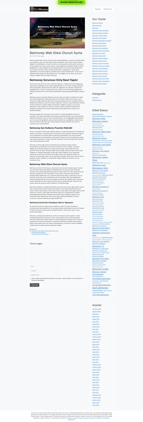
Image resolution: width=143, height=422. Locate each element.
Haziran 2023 (96, 369)
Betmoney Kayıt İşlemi (97, 199)
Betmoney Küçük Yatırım (99, 61)
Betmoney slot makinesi (96, 239)
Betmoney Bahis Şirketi (99, 46)
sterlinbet (98, 418)
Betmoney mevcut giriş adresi (98, 210)
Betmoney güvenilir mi (100, 187)
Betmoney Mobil (97, 212)
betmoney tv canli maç (100, 248)
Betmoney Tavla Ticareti (99, 76)
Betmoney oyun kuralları (107, 222)
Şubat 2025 (95, 319)
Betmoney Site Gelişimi (99, 43)
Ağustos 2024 (96, 334)
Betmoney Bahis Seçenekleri (97, 129)
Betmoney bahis (97, 127)
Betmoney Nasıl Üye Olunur (97, 222)
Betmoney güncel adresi (99, 179)
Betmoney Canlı (108, 142)
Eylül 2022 (95, 392)
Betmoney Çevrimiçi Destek (98, 264)
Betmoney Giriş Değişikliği (100, 48)
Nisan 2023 (95, 375)
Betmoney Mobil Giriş (97, 214)
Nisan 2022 (95, 405)
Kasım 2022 (95, 387)
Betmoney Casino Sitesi (100, 158)
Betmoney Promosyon (100, 230)
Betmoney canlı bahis (101, 144)
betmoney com (97, 163)
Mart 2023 (95, 377)
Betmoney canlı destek (100, 151)
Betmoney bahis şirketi (97, 134)
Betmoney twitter (105, 252)
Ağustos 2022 (96, 395)
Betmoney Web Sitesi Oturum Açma (49, 230)
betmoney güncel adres (99, 177)
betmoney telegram (98, 244)
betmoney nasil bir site (97, 218)
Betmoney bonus (99, 138)
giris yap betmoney (96, 282)
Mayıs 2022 (95, 402)
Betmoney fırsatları (107, 162)
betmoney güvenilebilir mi (98, 182)
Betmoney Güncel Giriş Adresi (98, 180)
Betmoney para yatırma (99, 226)
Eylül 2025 (95, 314)
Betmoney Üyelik (36, 230)
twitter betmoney (108, 290)
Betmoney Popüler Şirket (99, 35)
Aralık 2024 (95, 324)
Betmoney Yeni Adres (100, 259)
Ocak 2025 (95, 321)
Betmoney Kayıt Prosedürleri (100, 51)
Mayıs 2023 (95, 372)
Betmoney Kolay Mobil (99, 56)
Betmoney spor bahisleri (100, 241)
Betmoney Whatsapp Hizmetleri (101, 40)
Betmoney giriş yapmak (96, 175)
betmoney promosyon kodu (101, 234)
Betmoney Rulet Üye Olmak (100, 78)
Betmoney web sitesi (98, 254)
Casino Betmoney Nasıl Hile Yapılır (40, 234)
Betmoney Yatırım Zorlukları (100, 63)
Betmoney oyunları (105, 224)
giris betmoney (95, 280)
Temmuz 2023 (96, 367)
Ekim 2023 (95, 359)
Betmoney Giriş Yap (98, 173)
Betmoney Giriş (108, 9)
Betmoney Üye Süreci (98, 53)
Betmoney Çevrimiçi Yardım (97, 266)
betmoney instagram (98, 195)
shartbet (75, 418)
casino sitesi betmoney (97, 276)
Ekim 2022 (95, 390)
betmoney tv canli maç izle (99, 250)
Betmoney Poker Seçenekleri (100, 81)
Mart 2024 (95, 347)
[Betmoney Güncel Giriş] (39, 9)
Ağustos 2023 (96, 364)
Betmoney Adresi (97, 23)
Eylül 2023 (95, 362)
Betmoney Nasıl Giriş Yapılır (97, 220)
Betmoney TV (98, 246)
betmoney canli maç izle (98, 142)
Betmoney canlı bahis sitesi (97, 147)
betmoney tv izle (96, 252)
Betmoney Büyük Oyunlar (99, 71)
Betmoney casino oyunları (99, 155)
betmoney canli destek (107, 140)
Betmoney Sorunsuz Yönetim (101, 66)
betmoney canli (96, 140)
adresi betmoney (97, 114)
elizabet (86, 418)
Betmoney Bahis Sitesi (101, 132)
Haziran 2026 (96, 311)
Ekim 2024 (95, 329)
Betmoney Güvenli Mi (96, 188)
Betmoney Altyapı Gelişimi (100, 58)
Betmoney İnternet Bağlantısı (39, 232)
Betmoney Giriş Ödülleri (99, 38)
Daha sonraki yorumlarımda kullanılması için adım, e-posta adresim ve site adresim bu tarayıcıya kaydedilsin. (57, 279)
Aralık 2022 (95, 385)
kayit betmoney (100, 287)
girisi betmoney (104, 281)
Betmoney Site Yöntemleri (100, 73)
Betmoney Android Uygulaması (98, 125)
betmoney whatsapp (98, 256)
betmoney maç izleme (98, 208)
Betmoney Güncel (107, 175)
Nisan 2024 (95, 344)
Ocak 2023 (95, 382)
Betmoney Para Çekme (101, 228)
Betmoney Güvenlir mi (100, 191)
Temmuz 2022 (96, 397)
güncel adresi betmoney (101, 285)
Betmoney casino (95, 153)
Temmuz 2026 (96, 309)
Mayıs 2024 (95, 342)
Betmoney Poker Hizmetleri (100, 30)
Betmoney (98, 9)
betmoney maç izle (98, 206)
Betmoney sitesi (107, 237)
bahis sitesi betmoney (99, 116)
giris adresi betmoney (101, 278)
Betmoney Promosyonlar (96, 237)
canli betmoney (98, 274)
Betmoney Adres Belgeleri (100, 68)
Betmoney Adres (99, 119)
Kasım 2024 (96, 326)
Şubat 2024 (95, 349)
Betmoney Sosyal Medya (106, 239)
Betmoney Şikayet (99, 272)
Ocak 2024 (95, 352)
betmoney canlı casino (97, 148)
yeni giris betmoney (100, 295)
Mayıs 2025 (95, 316)
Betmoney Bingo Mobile (99, 83)
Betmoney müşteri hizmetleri (97, 216)
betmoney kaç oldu (97, 201)
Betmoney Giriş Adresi (100, 171)
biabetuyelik (71, 419)
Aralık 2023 (95, 354)
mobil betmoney (97, 290)
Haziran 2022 (96, 400)
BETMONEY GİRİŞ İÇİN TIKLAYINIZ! (71, 2)
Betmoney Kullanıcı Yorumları (97, 204)
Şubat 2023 (95, 380)
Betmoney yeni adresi (99, 261)
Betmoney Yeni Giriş (97, 263)
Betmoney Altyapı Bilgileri (97, 123)
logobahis (69, 418)
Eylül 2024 (95, 332)
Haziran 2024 (96, 339)
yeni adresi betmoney (98, 292)
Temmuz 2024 (96, 337)
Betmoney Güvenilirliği (96, 184)
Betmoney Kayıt (98, 197)
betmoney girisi (99, 165)
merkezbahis (105, 418)
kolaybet (81, 418)
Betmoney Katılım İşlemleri (100, 33)
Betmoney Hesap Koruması (97, 193)
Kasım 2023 (96, 357)
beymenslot (92, 418)
